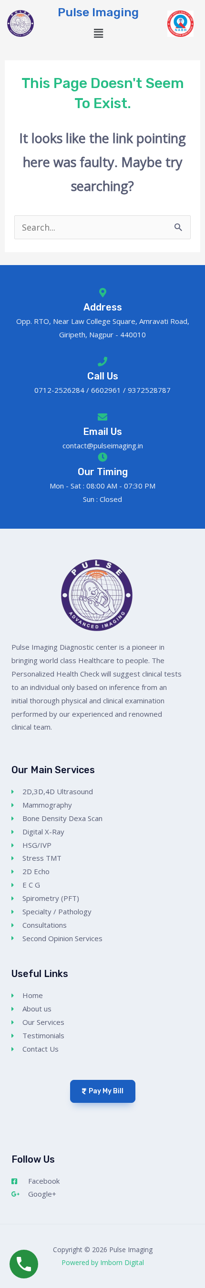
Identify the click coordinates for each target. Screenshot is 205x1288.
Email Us (102, 431)
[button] (98, 33)
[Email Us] (102, 417)
